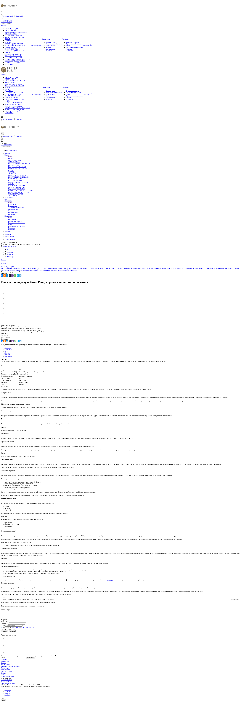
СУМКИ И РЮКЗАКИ (148, 268)
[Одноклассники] (4, 275)
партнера (110, 580)
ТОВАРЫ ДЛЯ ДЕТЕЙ (60, 270)
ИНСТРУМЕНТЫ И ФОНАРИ (131, 268)
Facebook (10, 250)
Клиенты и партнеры (7, 676)
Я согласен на (18, 627)
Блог (2, 675)
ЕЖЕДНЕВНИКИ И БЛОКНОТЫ (23, 268)
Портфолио (12, 219)
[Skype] (18, 275)
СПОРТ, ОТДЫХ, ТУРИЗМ (112, 268)
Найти (3, 700)
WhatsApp (10, 257)
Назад (10, 156)
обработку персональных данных (23, 627)
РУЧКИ (85, 268)
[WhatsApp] (15, 275)
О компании (12, 204)
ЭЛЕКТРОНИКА (6, 268)
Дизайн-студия (5, 664)
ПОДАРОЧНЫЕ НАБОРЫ (55, 268)
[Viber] (12, 275)
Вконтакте (10, 252)
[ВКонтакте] (2, 275)
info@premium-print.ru (9, 246)
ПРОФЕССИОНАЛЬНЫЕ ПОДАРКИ (20, 270)
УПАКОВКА (72, 270)
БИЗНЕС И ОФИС (40, 268)
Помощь (3, 673)
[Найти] (1, 14)
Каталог (10, 158)
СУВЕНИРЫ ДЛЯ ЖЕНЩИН (179, 268)
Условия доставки (6, 671)
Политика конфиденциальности (11, 666)
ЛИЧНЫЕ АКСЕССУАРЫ (219, 268)
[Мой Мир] (7, 275)
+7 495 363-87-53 (6, 20)
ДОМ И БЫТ (98, 268)
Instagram (10, 254)
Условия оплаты (6, 669)
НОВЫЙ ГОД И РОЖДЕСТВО (42, 270)
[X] (10, 275)
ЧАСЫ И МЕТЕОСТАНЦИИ (73, 268)
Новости (3, 663)
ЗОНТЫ (191, 268)
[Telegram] (20, 275)
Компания (4, 659)
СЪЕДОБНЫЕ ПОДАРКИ (202, 268)
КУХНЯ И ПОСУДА (162, 268)
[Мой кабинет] (2, 18)
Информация (5, 668)
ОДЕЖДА (91, 268)
